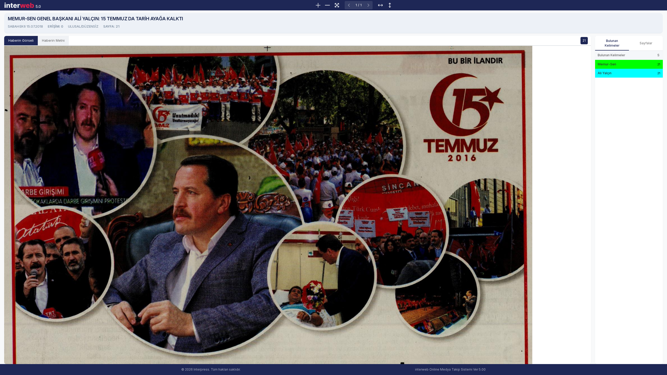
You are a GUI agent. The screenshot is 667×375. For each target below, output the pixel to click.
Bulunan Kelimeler (612, 43)
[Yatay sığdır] (380, 5)
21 (584, 40)
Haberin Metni (53, 40)
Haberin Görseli (21, 40)
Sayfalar (646, 43)
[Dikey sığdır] (389, 5)
